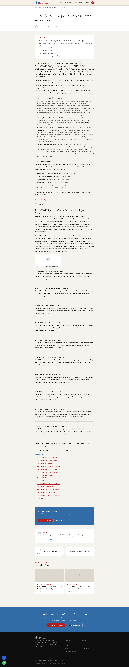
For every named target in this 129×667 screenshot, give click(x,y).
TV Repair (67, 648)
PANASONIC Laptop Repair (45, 486)
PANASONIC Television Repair (46, 492)
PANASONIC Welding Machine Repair (48, 495)
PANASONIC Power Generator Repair (48, 484)
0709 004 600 (46, 520)
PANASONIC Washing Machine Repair (48, 458)
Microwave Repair (69, 654)
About (60, 2)
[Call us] (4, 658)
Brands (75, 2)
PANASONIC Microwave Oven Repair (48, 469)
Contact (83, 646)
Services (65, 2)
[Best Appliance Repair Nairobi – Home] (42, 2)
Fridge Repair (68, 640)
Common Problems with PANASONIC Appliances (52, 48)
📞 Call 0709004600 (56, 625)
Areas (70, 2)
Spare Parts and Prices (45, 50)
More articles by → (48, 539)
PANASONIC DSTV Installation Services (49, 489)
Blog (80, 2)
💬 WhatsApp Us (74, 625)
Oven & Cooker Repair (70, 651)
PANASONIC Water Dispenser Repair (48, 466)
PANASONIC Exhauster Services (47, 478)
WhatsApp (59, 520)
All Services (40, 498)
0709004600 (85, 649)
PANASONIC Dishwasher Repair (47, 461)
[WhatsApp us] (4, 663)
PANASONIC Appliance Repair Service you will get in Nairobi (54, 56)
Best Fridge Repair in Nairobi (47, 53)
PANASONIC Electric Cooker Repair (48, 475)
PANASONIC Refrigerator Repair (47, 463)
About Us (83, 640)
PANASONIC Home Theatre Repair (47, 481)
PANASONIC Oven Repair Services (48, 472)
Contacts (86, 2)
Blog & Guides (85, 643)
